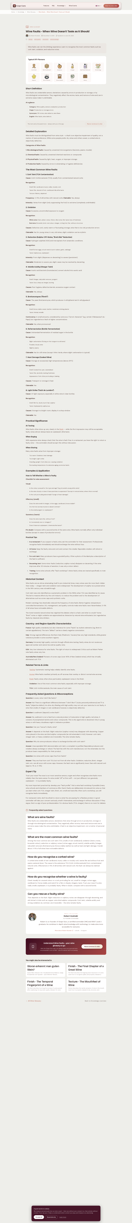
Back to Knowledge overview (95, 1001)
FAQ (53, 6)
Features (46, 6)
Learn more (62, 1217)
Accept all (39, 1217)
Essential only (51, 1217)
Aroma (31, 674)
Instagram (84, 930)
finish (61, 429)
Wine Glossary (31, 12)
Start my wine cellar (111, 6)
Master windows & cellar (94, 124)
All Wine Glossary (34, 1001)
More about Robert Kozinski (63, 930)
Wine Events (73, 6)
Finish (31, 679)
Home (13, 12)
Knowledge (60, 6)
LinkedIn (77, 930)
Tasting (32, 670)
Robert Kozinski (71, 916)
